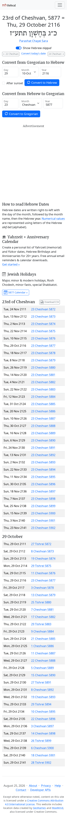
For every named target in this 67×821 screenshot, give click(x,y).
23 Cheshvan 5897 (43, 491)
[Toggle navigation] (60, 5)
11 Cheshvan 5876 (43, 573)
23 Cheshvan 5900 (43, 513)
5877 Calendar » (18, 292)
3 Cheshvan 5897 (42, 726)
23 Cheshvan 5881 (43, 375)
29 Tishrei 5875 (41, 566)
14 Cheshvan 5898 (43, 733)
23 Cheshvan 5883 (43, 389)
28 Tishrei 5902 (41, 762)
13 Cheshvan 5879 (43, 595)
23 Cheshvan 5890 (43, 440)
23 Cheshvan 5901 (43, 520)
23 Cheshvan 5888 (43, 426)
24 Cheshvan (56, 53)
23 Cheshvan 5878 (43, 353)
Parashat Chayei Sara (33, 41)
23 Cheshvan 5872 (43, 309)
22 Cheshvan (10, 53)
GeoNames (39, 808)
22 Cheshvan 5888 (43, 660)
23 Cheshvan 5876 (43, 338)
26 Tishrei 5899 (41, 741)
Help (58, 786)
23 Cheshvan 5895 (43, 477)
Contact (21, 790)
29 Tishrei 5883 (41, 624)
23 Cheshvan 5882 (43, 382)
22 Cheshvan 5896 (43, 719)
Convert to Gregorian (23, 114)
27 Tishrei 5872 (41, 544)
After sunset (14, 83)
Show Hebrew (37, 48)
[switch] (18, 48)
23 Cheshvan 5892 (43, 455)
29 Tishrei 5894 (41, 704)
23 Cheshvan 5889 (43, 433)
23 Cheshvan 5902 (43, 528)
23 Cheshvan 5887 (43, 418)
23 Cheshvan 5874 (43, 324)
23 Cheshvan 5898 (43, 499)
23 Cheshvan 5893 (43, 462)
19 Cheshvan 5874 (43, 558)
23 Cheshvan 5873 (43, 316)
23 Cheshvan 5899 (43, 506)
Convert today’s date (33, 53)
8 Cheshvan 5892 (42, 690)
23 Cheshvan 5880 (43, 367)
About (33, 786)
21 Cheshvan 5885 (43, 639)
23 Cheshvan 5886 (43, 411)
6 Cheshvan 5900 (42, 748)
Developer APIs (40, 790)
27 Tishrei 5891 (41, 682)
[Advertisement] (33, 163)
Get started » (11, 264)
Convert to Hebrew (44, 83)
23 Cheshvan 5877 (43, 346)
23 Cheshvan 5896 (43, 484)
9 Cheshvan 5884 (42, 631)
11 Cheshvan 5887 (43, 653)
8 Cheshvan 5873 (42, 551)
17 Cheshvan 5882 (43, 617)
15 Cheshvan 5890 (43, 675)
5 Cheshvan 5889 (42, 668)
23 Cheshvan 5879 (43, 360)
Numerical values (53, 219)
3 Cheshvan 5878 (42, 588)
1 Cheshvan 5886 (42, 646)
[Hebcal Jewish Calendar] (9, 5)
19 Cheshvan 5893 (43, 697)
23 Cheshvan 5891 (43, 448)
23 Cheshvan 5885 (43, 404)
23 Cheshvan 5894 (43, 469)
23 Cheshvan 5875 (43, 331)
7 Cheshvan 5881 (42, 609)
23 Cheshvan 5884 (43, 397)
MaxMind (57, 808)
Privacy (46, 786)
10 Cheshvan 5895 (43, 711)
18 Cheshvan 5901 (43, 755)
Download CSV (51, 301)
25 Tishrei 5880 (41, 602)
